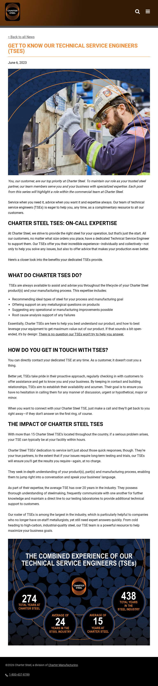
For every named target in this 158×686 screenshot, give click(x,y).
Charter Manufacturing (63, 665)
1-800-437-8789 (19, 674)
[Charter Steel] (12, 11)
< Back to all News (21, 37)
